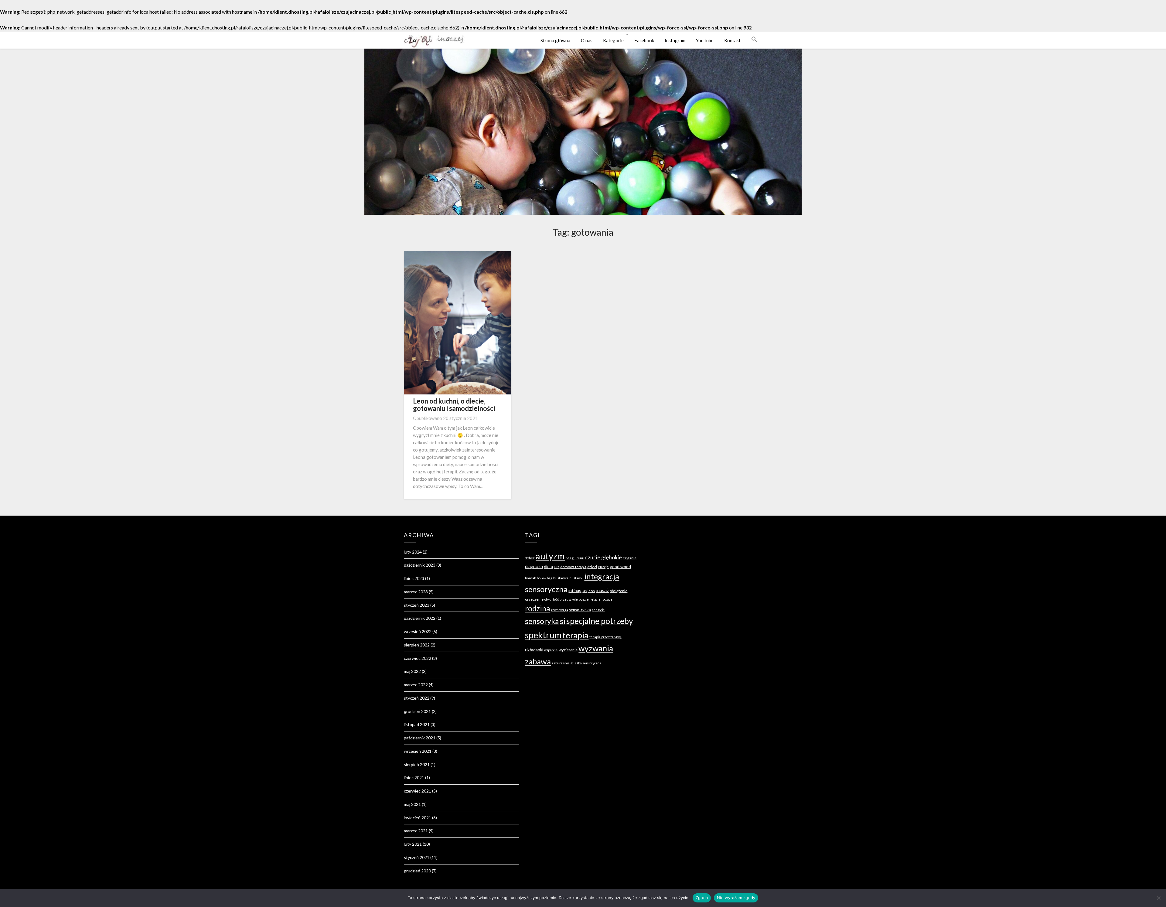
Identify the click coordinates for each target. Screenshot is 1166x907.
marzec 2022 (416, 684)
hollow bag (544, 578)
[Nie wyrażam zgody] (1158, 898)
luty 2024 (413, 551)
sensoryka (542, 621)
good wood (620, 566)
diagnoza (534, 566)
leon (591, 590)
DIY (556, 567)
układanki (534, 649)
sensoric (598, 610)
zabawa (538, 661)
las (584, 591)
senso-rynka (580, 609)
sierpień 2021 (417, 764)
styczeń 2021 (416, 857)
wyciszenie (568, 649)
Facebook (644, 40)
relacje (595, 599)
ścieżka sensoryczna (586, 663)
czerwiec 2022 (417, 658)
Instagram (675, 40)
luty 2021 (413, 844)
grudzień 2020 (417, 870)
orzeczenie (534, 599)
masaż (602, 590)
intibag (574, 590)
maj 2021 (412, 804)
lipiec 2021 (414, 777)
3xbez (530, 558)
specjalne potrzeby (599, 621)
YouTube (705, 40)
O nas (586, 40)
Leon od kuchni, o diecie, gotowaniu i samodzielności (454, 404)
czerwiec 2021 (417, 790)
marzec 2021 (416, 830)
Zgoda (702, 897)
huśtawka (560, 578)
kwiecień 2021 (417, 817)
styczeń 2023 (416, 605)
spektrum (543, 634)
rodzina (537, 608)
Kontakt (732, 40)
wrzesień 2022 (417, 631)
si (562, 621)
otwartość (551, 599)
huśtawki (576, 578)
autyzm (550, 556)
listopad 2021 (417, 724)
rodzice (607, 599)
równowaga (559, 610)
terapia (575, 635)
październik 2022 (419, 618)
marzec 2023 (416, 591)
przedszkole (569, 599)
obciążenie (618, 590)
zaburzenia (561, 663)
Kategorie (613, 40)
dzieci (592, 566)
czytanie (629, 558)
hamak (530, 578)
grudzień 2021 (417, 711)
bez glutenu (575, 558)
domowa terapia (573, 566)
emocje (603, 567)
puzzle (584, 599)
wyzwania (595, 648)
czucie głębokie (603, 557)
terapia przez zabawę (605, 637)
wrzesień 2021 (417, 751)
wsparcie (551, 650)
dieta (548, 566)
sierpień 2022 (417, 644)
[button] (754, 39)
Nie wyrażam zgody (736, 897)
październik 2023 (419, 565)
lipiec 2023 (414, 578)
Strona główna (555, 40)
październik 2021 (419, 737)
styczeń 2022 (416, 698)
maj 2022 (412, 671)
